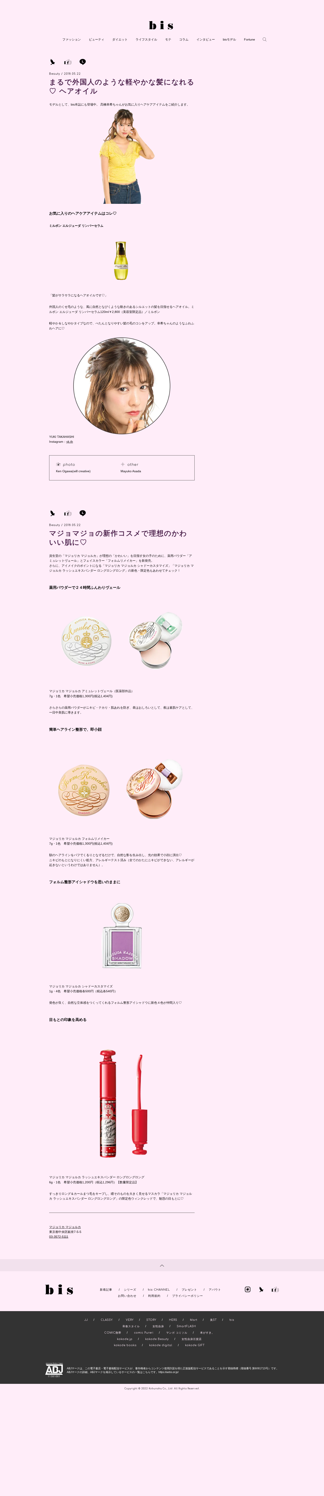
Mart (193, 1319)
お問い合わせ (127, 1295)
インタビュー (205, 39)
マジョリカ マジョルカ (65, 1227)
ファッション (71, 39)
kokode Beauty (157, 1339)
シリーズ (130, 1289)
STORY (151, 1319)
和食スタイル (131, 1326)
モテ (168, 39)
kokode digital (160, 1345)
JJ (86, 1319)
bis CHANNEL (159, 1289)
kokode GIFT (195, 1345)
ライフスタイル (146, 39)
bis (231, 1319)
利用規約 (154, 1295)
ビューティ (96, 39)
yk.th (69, 441)
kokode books (125, 1345)
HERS (173, 1319)
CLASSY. (107, 1319)
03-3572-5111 (58, 1236)
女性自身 (158, 1326)
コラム (183, 39)
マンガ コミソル (176, 1332)
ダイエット (120, 39)
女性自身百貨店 (192, 1339)
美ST (213, 1319)
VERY (130, 1319)
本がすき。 (207, 1332)
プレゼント (189, 1289)
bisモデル (229, 39)
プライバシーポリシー (187, 1295)
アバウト (215, 1289)
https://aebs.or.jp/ (168, 1372)
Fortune (249, 39)
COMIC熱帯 (112, 1332)
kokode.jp (124, 1339)
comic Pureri (143, 1332)
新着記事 (106, 1289)
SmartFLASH (186, 1326)
